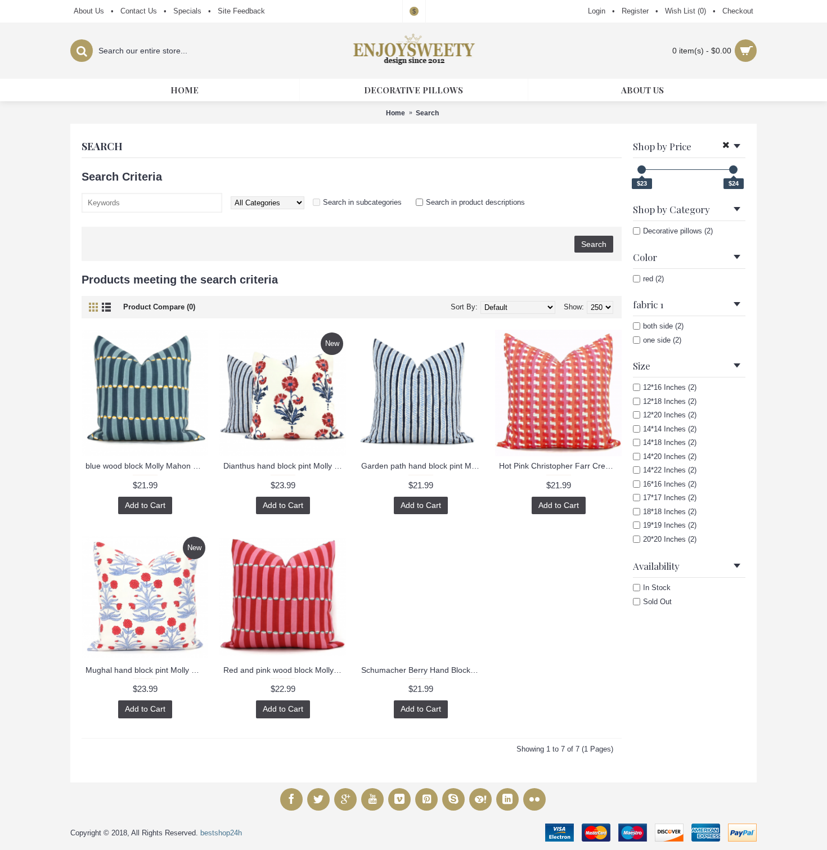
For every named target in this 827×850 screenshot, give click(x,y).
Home (395, 113)
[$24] (733, 169)
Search (427, 113)
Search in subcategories (362, 202)
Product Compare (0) (159, 307)
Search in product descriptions (475, 202)
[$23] (641, 169)
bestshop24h (221, 833)
